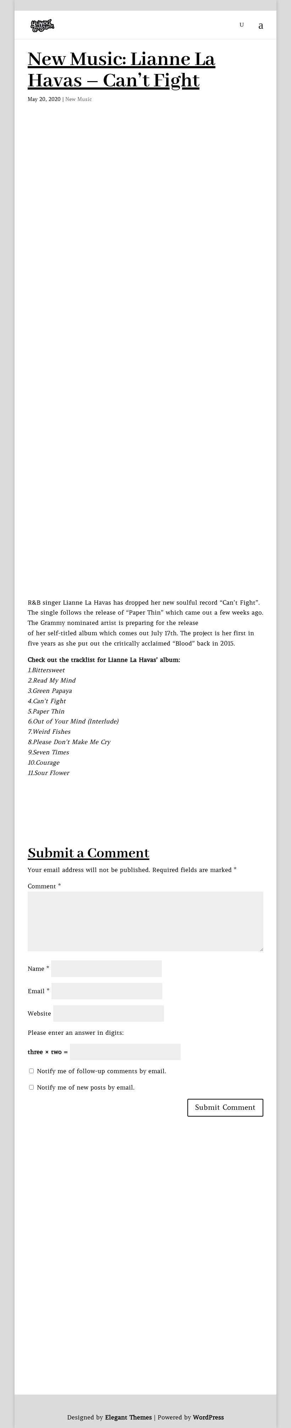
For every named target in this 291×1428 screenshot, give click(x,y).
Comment (44, 886)
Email (38, 991)
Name (38, 969)
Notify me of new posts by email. (85, 1087)
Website (39, 1013)
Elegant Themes (128, 1417)
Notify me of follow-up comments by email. (101, 1071)
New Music (78, 99)
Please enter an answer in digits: (76, 1033)
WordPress (208, 1417)
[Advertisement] (145, 174)
